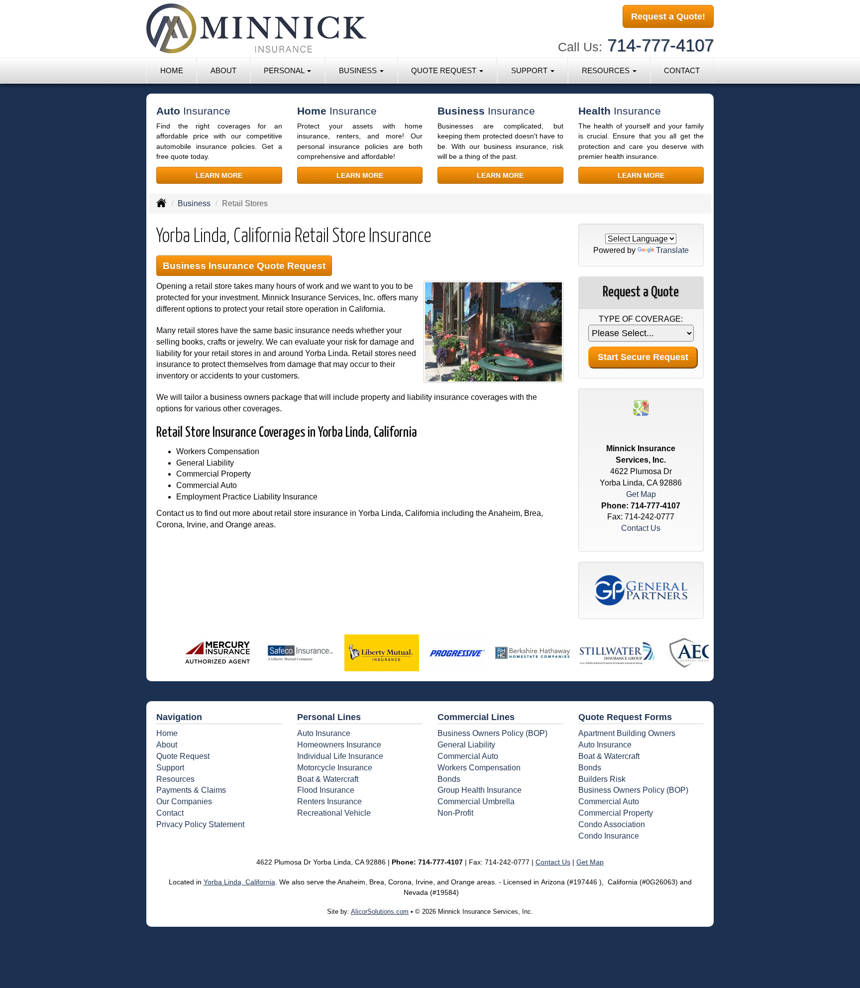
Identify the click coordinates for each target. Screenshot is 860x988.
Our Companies (184, 801)
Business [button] (359, 70)
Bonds (448, 779)
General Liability (466, 745)
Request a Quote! (668, 16)
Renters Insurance (329, 801)
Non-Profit (455, 813)
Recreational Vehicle (334, 813)
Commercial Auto (467, 756)
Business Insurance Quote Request (244, 265)
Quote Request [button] (444, 70)
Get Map (641, 494)
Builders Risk (602, 779)
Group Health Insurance (479, 790)
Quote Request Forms (625, 717)
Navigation (179, 717)
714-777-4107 (660, 45)
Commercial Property (615, 813)
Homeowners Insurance (339, 745)
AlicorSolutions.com (380, 911)
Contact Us (640, 528)
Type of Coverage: (641, 319)
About (223, 70)
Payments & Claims (191, 790)
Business (194, 203)
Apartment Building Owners (626, 733)
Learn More (219, 175)
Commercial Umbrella (476, 801)
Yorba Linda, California (239, 882)
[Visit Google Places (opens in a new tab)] (641, 407)
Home (171, 70)
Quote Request (183, 756)
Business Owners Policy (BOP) (492, 733)
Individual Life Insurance (340, 756)
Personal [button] (285, 70)
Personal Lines (329, 717)
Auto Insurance (323, 733)
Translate (672, 250)
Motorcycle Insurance (334, 767)
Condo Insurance (608, 836)
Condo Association (611, 824)
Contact (682, 70)
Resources (175, 779)
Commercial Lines (476, 717)
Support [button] (530, 70)
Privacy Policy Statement (200, 824)
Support (170, 767)
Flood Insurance (325, 790)
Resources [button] (607, 70)
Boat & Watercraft (327, 779)
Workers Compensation (479, 767)
